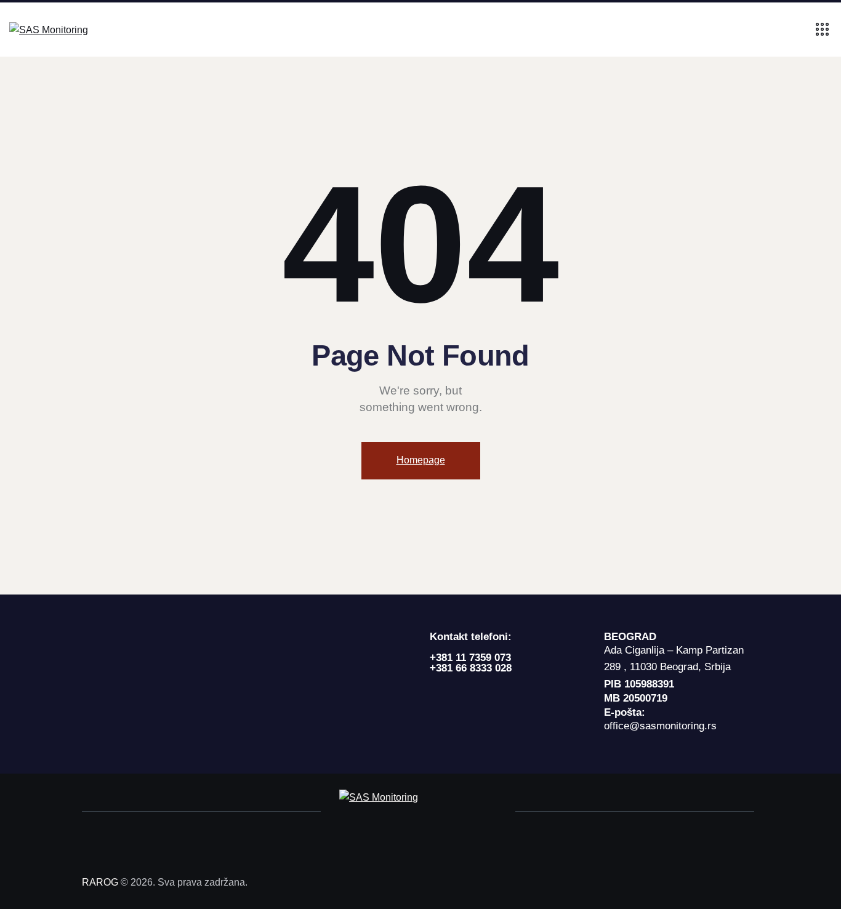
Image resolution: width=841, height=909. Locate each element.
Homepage (420, 460)
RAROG (100, 882)
